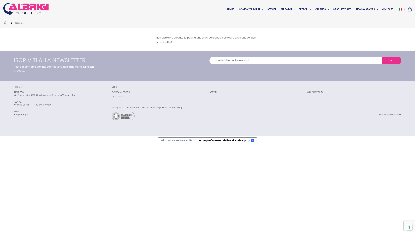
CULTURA (320, 9)
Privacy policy (158, 107)
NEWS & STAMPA (365, 9)
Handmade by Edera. (390, 114)
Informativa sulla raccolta (176, 140)
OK (390, 60)
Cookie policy (175, 107)
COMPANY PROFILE (249, 9)
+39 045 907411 (21, 104)
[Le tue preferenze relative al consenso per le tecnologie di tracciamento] (409, 227)
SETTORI (303, 9)
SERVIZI (271, 9)
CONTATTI (388, 9)
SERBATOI (286, 9)
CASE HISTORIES (342, 9)
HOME (230, 9)
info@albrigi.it (21, 114)
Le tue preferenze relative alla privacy (222, 140)
